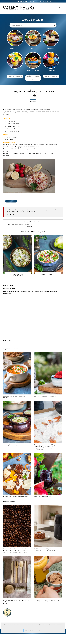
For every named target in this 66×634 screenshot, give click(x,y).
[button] (49, 7)
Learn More (29, 630)
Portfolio (38, 1)
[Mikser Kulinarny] (7, 616)
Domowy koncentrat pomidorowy (45, 396)
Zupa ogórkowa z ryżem (11, 445)
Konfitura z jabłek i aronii (42, 496)
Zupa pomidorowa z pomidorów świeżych (14, 396)
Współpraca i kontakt (27, 1)
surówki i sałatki (11, 201)
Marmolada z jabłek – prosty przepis (15, 496)
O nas (17, 1)
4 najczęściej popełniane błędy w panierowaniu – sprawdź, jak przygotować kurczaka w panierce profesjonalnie (46, 447)
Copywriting (47, 1)
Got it (38, 630)
